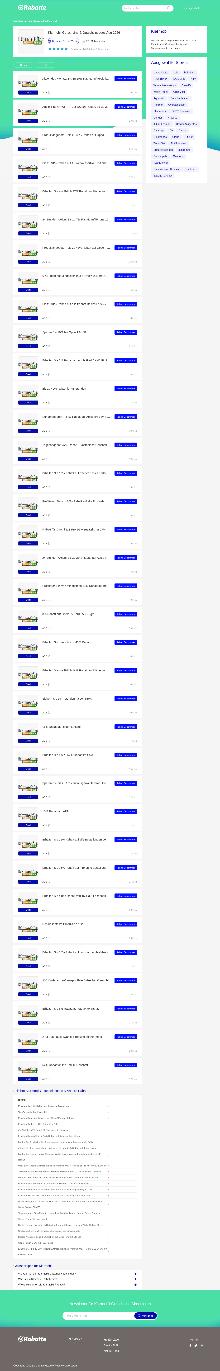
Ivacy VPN (179, 79)
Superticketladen (163, 149)
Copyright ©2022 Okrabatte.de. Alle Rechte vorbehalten (45, 1365)
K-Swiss (172, 117)
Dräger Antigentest (186, 124)
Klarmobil (52, 21)
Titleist (188, 137)
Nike (193, 79)
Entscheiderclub (180, 98)
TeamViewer (160, 162)
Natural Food (111, 1351)
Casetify (186, 85)
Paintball (189, 72)
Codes (23, 65)
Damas (182, 130)
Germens (178, 156)
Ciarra (175, 137)
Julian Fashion (161, 124)
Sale (46, 65)
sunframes (184, 149)
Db (171, 130)
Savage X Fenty (162, 175)
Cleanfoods (160, 137)
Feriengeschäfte (191, 8)
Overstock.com (176, 104)
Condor (157, 117)
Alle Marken (35, 21)
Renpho (158, 104)
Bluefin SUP (111, 1345)
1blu (175, 72)
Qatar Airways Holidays (166, 169)
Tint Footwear (178, 143)
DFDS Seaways (181, 111)
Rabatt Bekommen (125, 78)
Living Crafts (160, 72)
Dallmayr (158, 130)
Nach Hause (19, 21)
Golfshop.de (160, 156)
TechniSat (159, 143)
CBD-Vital (179, 92)
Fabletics (191, 169)
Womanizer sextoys (164, 85)
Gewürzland (160, 79)
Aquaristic (159, 98)
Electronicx (159, 111)
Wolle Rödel (160, 92)
